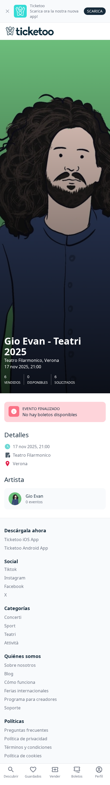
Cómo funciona (19, 682)
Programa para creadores (30, 699)
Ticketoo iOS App (21, 539)
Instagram (14, 578)
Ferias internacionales (26, 691)
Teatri (10, 634)
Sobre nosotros (20, 665)
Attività (11, 643)
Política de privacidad (25, 739)
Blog (8, 674)
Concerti (12, 617)
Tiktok (10, 569)
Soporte (12, 708)
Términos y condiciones (28, 747)
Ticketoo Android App (26, 548)
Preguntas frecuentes (26, 730)
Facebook (14, 586)
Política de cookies (23, 756)
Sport (9, 626)
